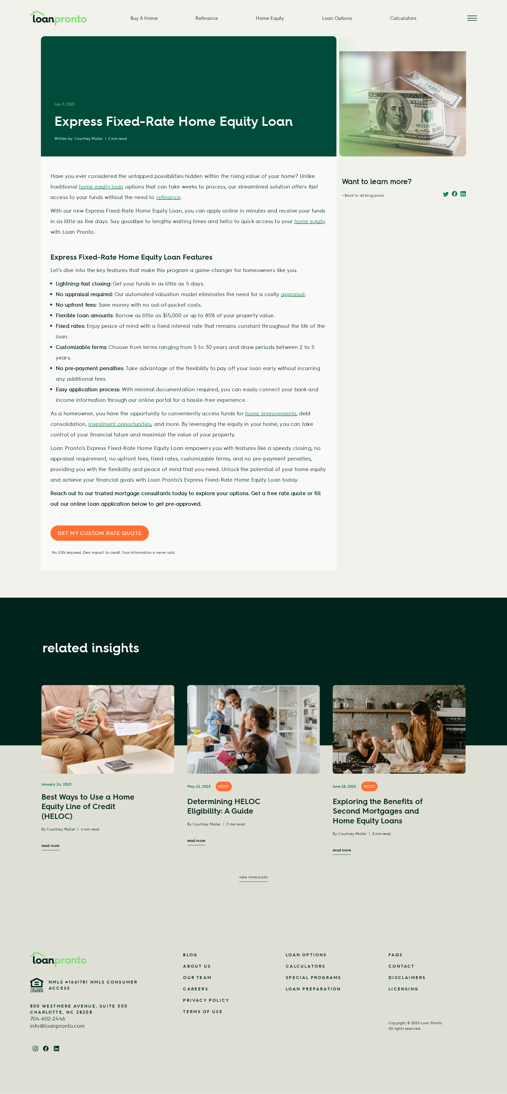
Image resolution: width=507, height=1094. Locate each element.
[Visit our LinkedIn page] (56, 1047)
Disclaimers (407, 977)
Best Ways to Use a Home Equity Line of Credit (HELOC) (87, 806)
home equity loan (101, 186)
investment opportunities (119, 423)
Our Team (197, 977)
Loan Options (337, 18)
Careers (195, 989)
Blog (190, 955)
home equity (310, 221)
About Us (197, 966)
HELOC (223, 786)
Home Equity (270, 18)
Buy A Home (144, 18)
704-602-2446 (47, 1018)
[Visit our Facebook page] (46, 1047)
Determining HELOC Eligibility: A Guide (223, 806)
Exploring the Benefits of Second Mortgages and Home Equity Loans (378, 811)
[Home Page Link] (89, 959)
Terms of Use (203, 1011)
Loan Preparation (313, 989)
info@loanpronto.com (57, 1025)
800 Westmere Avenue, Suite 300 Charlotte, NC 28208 (79, 1009)
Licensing (403, 989)
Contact (401, 966)
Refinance (206, 18)
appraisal (293, 294)
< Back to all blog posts (363, 195)
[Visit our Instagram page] (35, 1047)
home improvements (271, 413)
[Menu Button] (472, 18)
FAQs (395, 955)
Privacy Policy (206, 1000)
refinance (168, 197)
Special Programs (313, 977)
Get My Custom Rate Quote (100, 533)
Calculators (403, 18)
